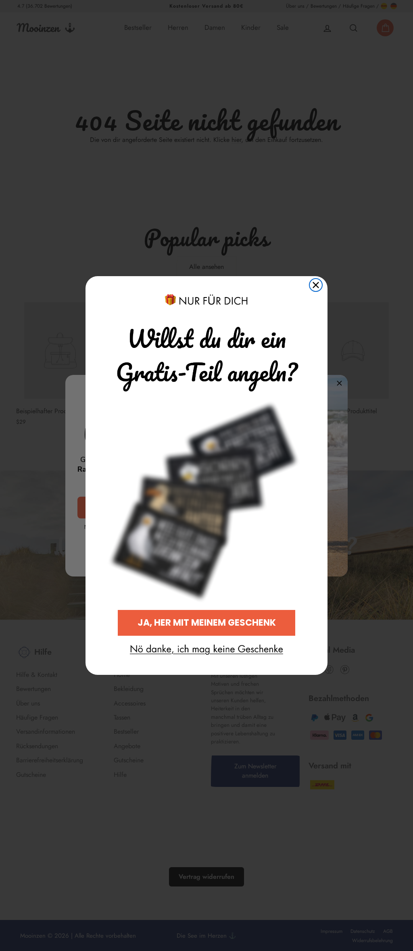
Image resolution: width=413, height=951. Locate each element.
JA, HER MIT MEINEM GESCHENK (207, 622)
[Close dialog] (315, 285)
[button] (206, 650)
